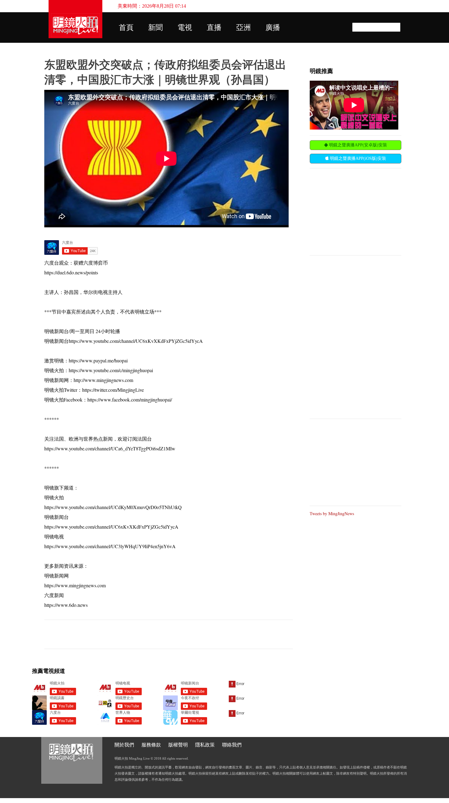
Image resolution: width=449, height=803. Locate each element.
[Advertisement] (355, 211)
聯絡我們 (232, 744)
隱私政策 (205, 744)
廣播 (272, 27)
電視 (184, 27)
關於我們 (124, 744)
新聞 (155, 27)
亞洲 (243, 27)
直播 (214, 27)
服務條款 (151, 744)
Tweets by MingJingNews (332, 513)
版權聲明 (178, 744)
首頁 (126, 27)
